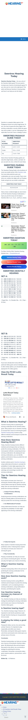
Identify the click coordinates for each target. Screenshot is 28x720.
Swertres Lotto (22, 172)
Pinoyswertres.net (15, 253)
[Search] (5, 714)
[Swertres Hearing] (14, 3)
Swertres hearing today (7, 432)
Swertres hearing (19, 462)
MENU (24, 39)
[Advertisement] (14, 21)
